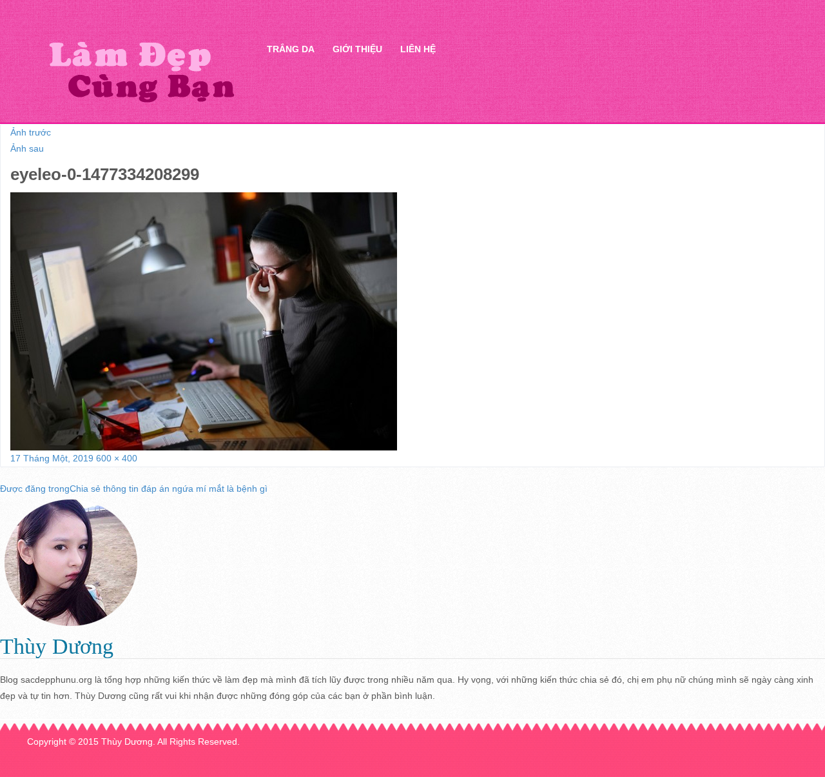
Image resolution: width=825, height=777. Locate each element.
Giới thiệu (357, 49)
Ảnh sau (27, 148)
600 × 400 (116, 458)
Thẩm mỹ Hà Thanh (141, 71)
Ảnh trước (30, 132)
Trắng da (291, 49)
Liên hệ (418, 49)
